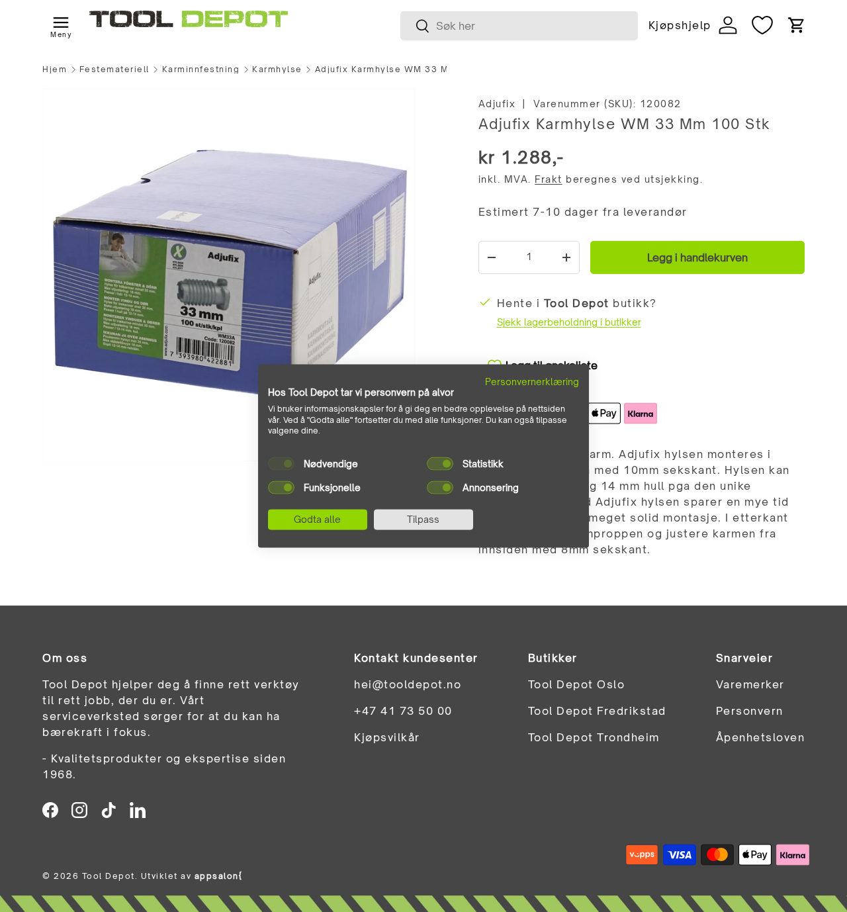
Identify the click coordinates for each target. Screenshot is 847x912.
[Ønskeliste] (762, 25)
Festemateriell (114, 69)
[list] (228, 275)
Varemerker (750, 684)
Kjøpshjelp (679, 25)
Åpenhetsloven (760, 737)
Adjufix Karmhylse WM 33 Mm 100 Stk (394, 69)
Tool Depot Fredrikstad (597, 710)
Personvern (749, 710)
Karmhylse (277, 69)
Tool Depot (108, 876)
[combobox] (519, 25)
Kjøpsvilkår (387, 737)
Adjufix (497, 103)
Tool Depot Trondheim (594, 737)
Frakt (548, 179)
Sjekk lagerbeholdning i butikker (569, 322)
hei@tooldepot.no (407, 684)
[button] (796, 25)
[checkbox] (281, 464)
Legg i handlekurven (697, 257)
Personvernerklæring (532, 381)
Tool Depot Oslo (576, 684)
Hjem (54, 69)
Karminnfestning (201, 69)
